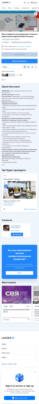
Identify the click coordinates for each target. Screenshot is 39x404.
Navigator (17, 8)
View (19, 273)
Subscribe (18, 234)
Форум (6, 306)
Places (10, 8)
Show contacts (15, 230)
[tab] (19, 344)
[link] (16, 304)
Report (3, 80)
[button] (19, 344)
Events (4, 8)
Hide (3, 165)
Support (4, 357)
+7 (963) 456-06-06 (8, 203)
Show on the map (31, 209)
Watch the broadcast (19, 61)
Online (11, 306)
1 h (29, 306)
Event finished (19, 54)
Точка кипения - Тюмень (23, 46)
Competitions (25, 8)
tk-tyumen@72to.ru (8, 205)
